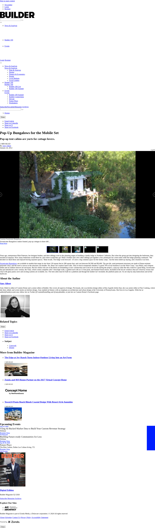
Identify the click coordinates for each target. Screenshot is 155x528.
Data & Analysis (15, 28)
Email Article (9, 121)
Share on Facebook (11, 127)
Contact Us (16, 517)
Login (7, 7)
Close (3, 527)
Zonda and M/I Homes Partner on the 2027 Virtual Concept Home (36, 380)
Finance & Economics (17, 32)
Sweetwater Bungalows (8, 263)
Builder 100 (9, 40)
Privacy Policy (26, 517)
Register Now (5, 433)
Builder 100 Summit (16, 44)
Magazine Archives (22, 107)
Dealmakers (13, 56)
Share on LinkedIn (11, 123)
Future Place (13, 54)
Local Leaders (14, 38)
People (11, 34)
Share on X (9, 125)
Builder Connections (16, 50)
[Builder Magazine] (17, 17)
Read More (3, 243)
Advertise (8, 517)
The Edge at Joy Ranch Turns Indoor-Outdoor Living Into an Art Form (38, 357)
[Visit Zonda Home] (10, 523)
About (2, 517)
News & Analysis (11, 26)
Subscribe (3, 107)
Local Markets (14, 36)
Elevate (11, 52)
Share (3, 117)
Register (7, 9)
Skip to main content (7, 1)
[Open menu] (1, 22)
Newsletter (8, 5)
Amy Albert (6, 146)
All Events (4, 451)
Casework (12, 346)
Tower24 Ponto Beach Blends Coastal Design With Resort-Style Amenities (39, 402)
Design (11, 30)
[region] (77, 201)
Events (7, 46)
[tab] (52, 249)
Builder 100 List (15, 42)
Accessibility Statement (40, 517)
